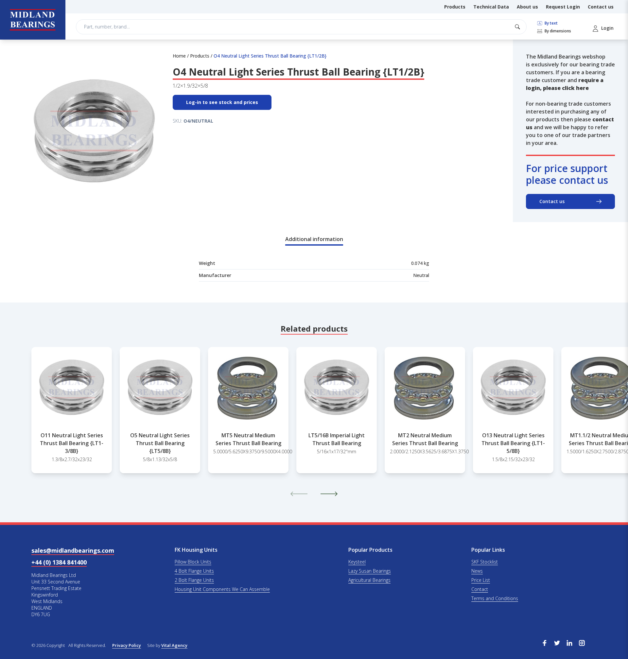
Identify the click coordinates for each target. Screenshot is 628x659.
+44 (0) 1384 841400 (59, 562)
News (477, 571)
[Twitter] (557, 642)
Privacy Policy (126, 645)
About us (527, 7)
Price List (480, 580)
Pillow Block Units (193, 562)
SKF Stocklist (484, 562)
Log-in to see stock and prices (222, 102)
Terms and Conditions (494, 598)
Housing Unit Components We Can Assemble (222, 589)
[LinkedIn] (569, 642)
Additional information (314, 239)
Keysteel (357, 562)
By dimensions (557, 31)
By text (551, 23)
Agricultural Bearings (369, 580)
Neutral (421, 275)
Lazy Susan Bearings (369, 571)
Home (179, 56)
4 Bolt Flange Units (194, 571)
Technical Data (491, 7)
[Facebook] (545, 642)
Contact (479, 589)
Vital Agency (174, 645)
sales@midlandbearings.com (72, 550)
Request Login (563, 7)
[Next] (329, 494)
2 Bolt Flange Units (194, 580)
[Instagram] (582, 642)
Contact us (601, 7)
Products (454, 7)
